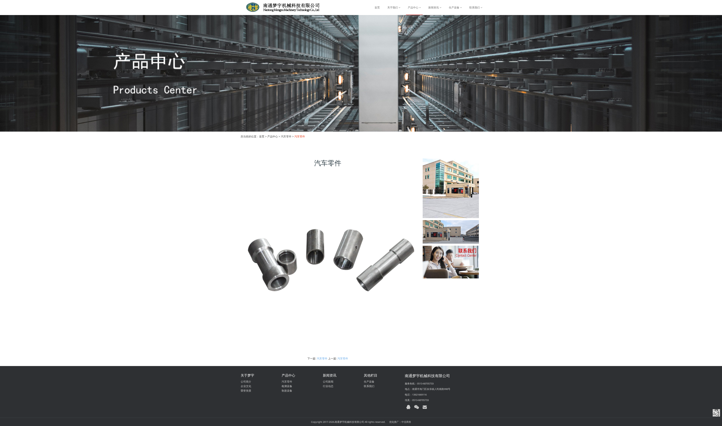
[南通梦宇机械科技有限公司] (278, 7)
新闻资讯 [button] (434, 7)
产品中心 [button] (413, 7)
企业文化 (246, 386)
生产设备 (369, 381)
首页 (377, 7)
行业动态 (328, 386)
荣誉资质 (246, 390)
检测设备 (287, 386)
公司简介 (246, 381)
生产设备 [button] (454, 7)
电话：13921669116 (416, 394)
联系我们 (369, 386)
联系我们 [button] (475, 7)
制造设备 (287, 390)
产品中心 (272, 136)
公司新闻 (328, 381)
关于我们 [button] (393, 7)
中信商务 (406, 422)
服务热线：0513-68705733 (419, 383)
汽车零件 (322, 358)
